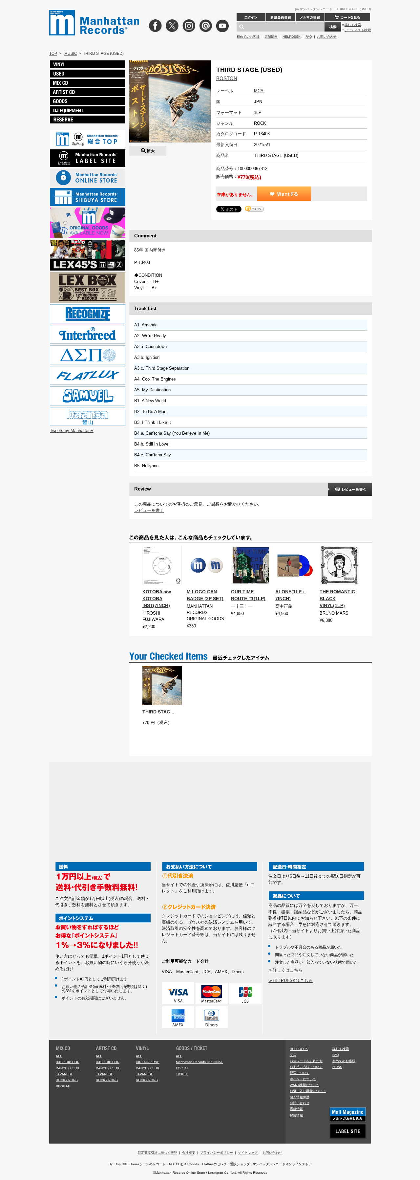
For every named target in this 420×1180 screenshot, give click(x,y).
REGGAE (63, 1086)
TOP (53, 53)
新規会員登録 (280, 17)
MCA (259, 90)
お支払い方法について (306, 1067)
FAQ (308, 36)
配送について (299, 1073)
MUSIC (70, 53)
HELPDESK (292, 36)
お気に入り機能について (308, 1091)
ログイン (251, 17)
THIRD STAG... (158, 711)
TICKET (182, 1074)
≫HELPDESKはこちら (290, 980)
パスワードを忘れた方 (306, 1061)
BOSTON (226, 78)
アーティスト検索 (358, 30)
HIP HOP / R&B (147, 1062)
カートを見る (347, 17)
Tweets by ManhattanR (72, 430)
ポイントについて (303, 1079)
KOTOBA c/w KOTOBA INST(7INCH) (156, 598)
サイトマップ (248, 1152)
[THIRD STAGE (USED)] (147, 148)
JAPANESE (64, 1074)
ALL (59, 1056)
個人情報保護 (299, 1097)
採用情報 (296, 1115)
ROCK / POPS (67, 1080)
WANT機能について (304, 1085)
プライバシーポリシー (216, 1152)
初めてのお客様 (248, 36)
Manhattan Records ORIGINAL (199, 1062)
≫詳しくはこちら (285, 970)
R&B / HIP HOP (67, 1062)
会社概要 (188, 1152)
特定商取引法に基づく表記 (157, 1152)
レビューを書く (149, 510)
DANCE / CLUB (67, 1068)
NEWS (337, 1067)
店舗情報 (271, 36)
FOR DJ (182, 1068)
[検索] (333, 27)
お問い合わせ (327, 36)
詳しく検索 (353, 25)
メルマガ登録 (310, 17)
